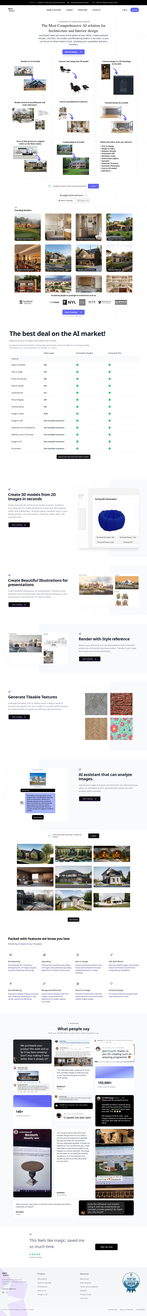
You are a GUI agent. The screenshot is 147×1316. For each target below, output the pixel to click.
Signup (134, 10)
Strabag (39, 1257)
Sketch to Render (45, 1283)
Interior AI (42, 1290)
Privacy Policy (85, 1294)
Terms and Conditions (89, 1287)
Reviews (83, 1290)
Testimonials (82, 10)
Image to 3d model (54, 10)
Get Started (73, 920)
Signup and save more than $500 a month (73, 457)
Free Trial (84, 1298)
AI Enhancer (42, 1287)
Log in (125, 10)
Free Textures (85, 1283)
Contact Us (112, 1309)
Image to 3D (43, 1294)
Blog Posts (84, 1279)
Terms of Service (126, 1309)
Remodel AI (42, 1279)
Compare (69, 10)
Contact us (96, 10)
